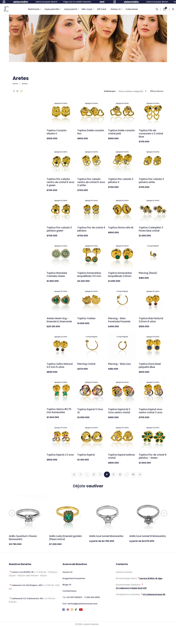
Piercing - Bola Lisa (119, 363)
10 (120, 474)
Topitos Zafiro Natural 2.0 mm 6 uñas (60, 365)
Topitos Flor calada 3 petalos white (151, 180)
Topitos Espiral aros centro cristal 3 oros (150, 411)
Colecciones (132, 9)
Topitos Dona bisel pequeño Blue (150, 365)
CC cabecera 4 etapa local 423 (131, 588)
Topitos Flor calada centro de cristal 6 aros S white (91, 182)
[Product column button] (14, 91)
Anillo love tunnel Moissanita (106, 536)
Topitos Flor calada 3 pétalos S (120, 180)
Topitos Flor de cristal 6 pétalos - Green (152, 456)
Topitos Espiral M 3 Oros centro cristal (119, 411)
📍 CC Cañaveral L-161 (26, 598)
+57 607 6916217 (74, 597)
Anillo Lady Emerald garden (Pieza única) (65, 538)
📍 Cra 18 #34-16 (21, 572)
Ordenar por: (110, 91)
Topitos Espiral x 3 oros (60, 454)
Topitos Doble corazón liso (90, 132)
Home (15, 83)
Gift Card (101, 9)
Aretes (25, 83)
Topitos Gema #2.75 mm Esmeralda (59, 411)
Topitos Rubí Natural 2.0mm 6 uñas (151, 320)
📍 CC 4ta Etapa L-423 (25, 585)
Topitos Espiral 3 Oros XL (90, 411)
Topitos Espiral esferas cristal (121, 456)
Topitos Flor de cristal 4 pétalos (91, 229)
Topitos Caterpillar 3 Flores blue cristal (151, 229)
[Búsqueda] (158, 9)
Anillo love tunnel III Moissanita (147, 536)
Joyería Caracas (90, 624)
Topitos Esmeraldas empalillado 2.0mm (120, 274)
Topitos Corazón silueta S (56, 132)
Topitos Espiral (86, 454)
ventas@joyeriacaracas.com (82, 603)
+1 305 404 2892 (92, 597)
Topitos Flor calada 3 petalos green (59, 229)
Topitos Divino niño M (120, 227)
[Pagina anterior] (74, 475)
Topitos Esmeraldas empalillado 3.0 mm (89, 274)
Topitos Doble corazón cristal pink (121, 132)
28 (133, 474)
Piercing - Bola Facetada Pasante (119, 320)
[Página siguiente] (140, 475)
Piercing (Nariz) (148, 272)
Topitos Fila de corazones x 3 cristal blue (151, 133)
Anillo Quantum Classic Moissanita (23, 538)
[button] (33, 9)
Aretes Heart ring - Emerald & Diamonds (59, 320)
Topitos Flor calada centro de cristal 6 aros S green (60, 182)
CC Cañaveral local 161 (154, 594)
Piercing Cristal (86, 363)
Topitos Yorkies (86, 318)
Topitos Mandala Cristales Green (57, 274)
